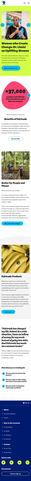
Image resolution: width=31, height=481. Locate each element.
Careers (6, 417)
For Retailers (7, 435)
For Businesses (8, 427)
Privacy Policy (8, 452)
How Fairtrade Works (10, 413)
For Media (6, 431)
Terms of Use (7, 448)
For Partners (7, 439)
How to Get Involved (12, 423)
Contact (7, 444)
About (6, 410)
